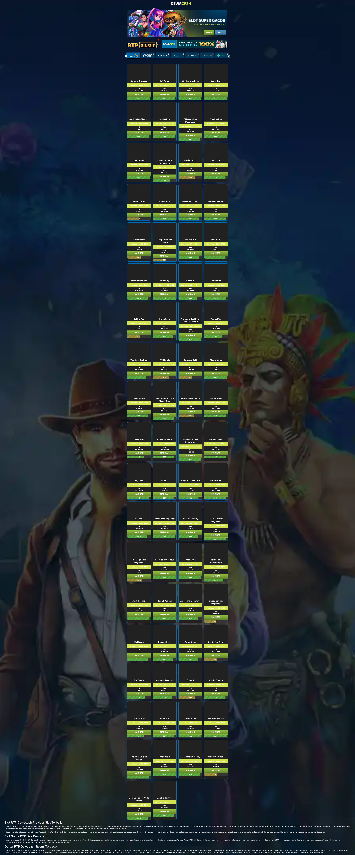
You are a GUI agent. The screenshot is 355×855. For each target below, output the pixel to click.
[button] (229, 56)
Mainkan (139, 94)
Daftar (221, 32)
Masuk (209, 32)
